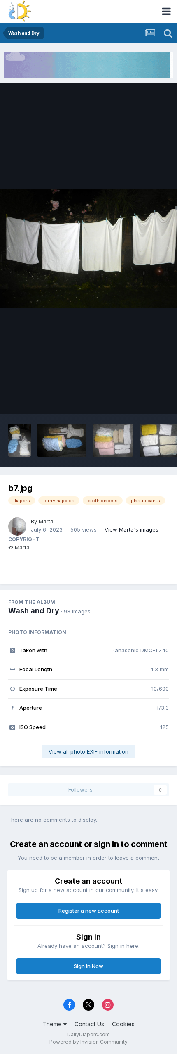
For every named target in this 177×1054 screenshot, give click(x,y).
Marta (46, 521)
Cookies (123, 1024)
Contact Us (89, 1024)
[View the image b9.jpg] (113, 440)
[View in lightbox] (88, 248)
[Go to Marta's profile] (17, 526)
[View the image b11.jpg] (19, 440)
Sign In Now (88, 966)
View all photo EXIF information (88, 751)
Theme (52, 1024)
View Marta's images (131, 529)
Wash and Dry (33, 610)
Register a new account (88, 910)
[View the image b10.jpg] (61, 440)
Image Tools (142, 398)
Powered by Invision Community (88, 1042)
